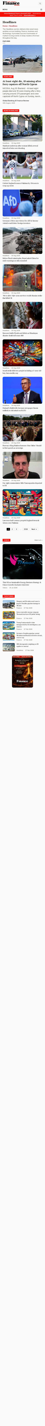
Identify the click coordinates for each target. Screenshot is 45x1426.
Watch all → (38, 540)
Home (5, 26)
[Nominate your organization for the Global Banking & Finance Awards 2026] (22, 672)
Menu (5, 9)
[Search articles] (40, 3)
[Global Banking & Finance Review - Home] (12, 3)
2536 (26, 529)
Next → (34, 529)
